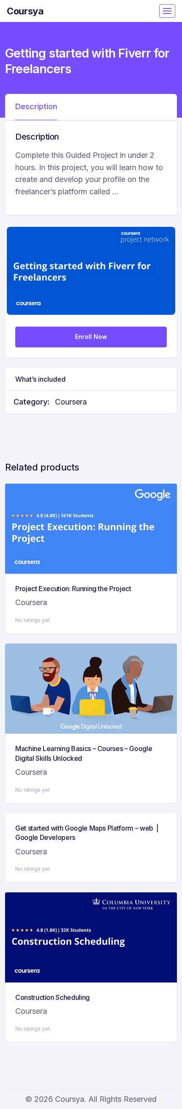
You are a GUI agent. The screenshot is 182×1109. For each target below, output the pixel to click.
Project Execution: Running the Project (73, 588)
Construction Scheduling (52, 997)
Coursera (71, 401)
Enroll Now (91, 336)
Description (36, 106)
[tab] (36, 107)
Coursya (25, 11)
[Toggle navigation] (167, 11)
